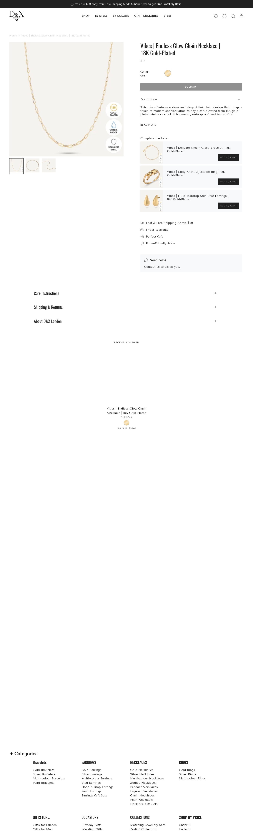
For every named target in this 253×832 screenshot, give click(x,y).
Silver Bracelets (44, 774)
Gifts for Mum (43, 829)
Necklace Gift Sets (144, 804)
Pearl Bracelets (43, 782)
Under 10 (185, 825)
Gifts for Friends (45, 825)
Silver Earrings (91, 774)
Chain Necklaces (142, 795)
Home (13, 35)
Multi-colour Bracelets (49, 778)
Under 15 (185, 829)
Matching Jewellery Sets (147, 825)
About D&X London (48, 321)
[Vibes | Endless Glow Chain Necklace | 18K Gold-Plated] (127, 378)
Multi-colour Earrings (96, 778)
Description (148, 99)
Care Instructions (46, 293)
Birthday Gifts (91, 825)
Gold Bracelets (43, 770)
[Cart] (241, 16)
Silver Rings (187, 774)
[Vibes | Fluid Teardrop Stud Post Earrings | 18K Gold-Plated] (151, 201)
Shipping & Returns (48, 307)
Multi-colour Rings (192, 778)
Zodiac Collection (143, 829)
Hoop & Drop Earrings (97, 787)
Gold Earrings (91, 770)
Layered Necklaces (144, 791)
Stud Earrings (91, 782)
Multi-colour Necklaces (147, 778)
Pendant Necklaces (144, 787)
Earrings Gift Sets (94, 795)
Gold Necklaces (141, 770)
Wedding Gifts (92, 829)
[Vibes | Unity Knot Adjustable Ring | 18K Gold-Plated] (151, 177)
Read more (148, 124)
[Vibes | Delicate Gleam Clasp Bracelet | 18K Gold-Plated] (151, 152)
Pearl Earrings (91, 791)
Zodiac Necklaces (143, 782)
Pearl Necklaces (142, 799)
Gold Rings (187, 770)
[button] (85, 16)
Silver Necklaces (142, 774)
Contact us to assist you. (162, 266)
